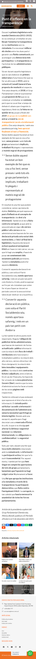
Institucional (5, 637)
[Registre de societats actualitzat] (9, 550)
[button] (28, 6)
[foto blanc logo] (6, 6)
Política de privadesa (7, 619)
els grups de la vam (19, 116)
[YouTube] (12, 647)
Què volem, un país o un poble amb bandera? (25, 560)
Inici (3, 631)
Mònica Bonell (20, 530)
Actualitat (4, 633)
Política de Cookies (7, 623)
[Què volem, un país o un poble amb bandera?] (26, 550)
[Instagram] (16, 647)
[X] (8, 647)
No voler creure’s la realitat (9, 581)
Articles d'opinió (11, 530)
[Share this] (7, 525)
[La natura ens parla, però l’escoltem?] (26, 571)
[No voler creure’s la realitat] (9, 571)
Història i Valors (6, 635)
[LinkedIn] (20, 647)
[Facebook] (4, 647)
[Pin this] (19, 525)
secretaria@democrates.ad (11, 611)
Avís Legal (4, 621)
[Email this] (3, 525)
